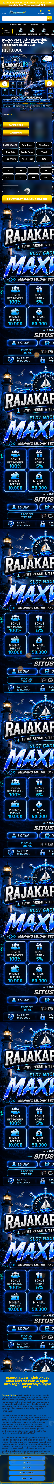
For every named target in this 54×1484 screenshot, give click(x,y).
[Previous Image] (4, 84)
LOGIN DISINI (16, 133)
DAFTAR (28, 1467)
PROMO (28, 1457)
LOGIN (28, 1462)
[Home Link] (18, 12)
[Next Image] (49, 84)
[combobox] (24, 18)
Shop (4, 13)
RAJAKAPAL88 (9, 1395)
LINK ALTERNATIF (28, 1473)
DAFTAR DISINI (16, 125)
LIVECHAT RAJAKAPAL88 (27, 199)
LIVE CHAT (28, 1478)
